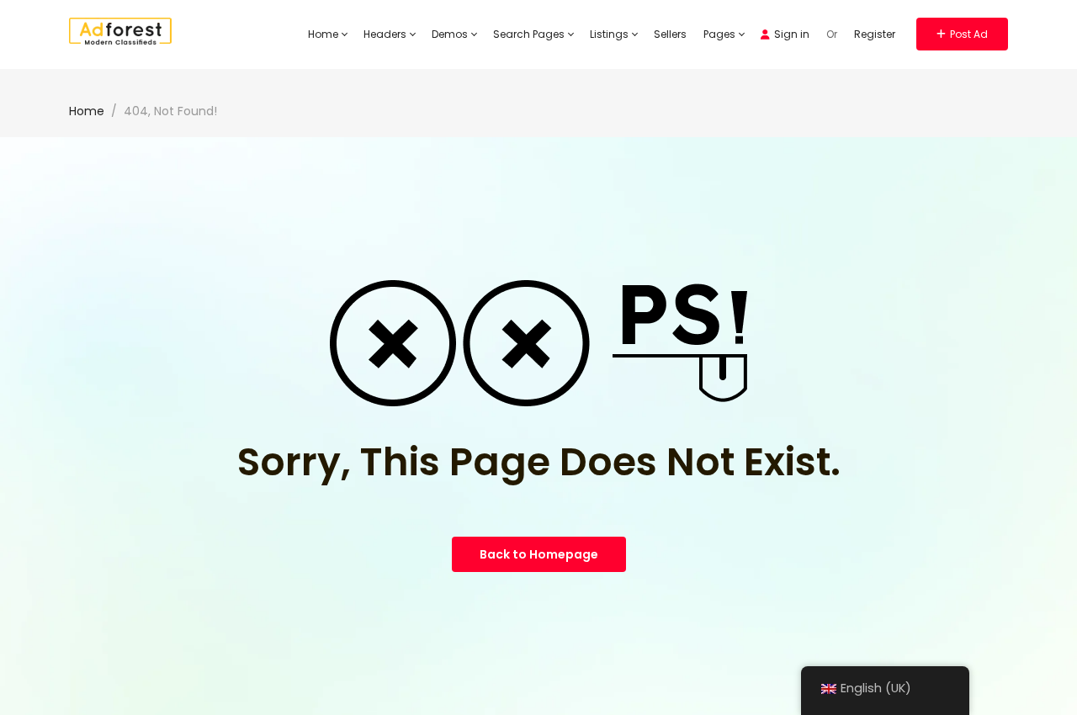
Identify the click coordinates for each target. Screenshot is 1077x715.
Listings (610, 34)
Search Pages (530, 34)
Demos (451, 34)
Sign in (791, 34)
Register (874, 34)
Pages (720, 34)
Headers (386, 34)
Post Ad (969, 34)
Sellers (670, 34)
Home (324, 34)
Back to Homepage (539, 554)
